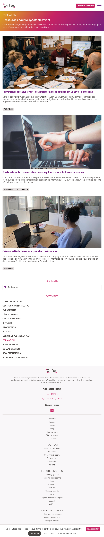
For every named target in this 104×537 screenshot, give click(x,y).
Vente (52, 481)
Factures (52, 488)
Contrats (52, 484)
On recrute (52, 439)
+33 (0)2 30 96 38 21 (54, 398)
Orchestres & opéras (52, 455)
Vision (52, 425)
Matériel (52, 504)
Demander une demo (85, 5)
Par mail (53, 394)
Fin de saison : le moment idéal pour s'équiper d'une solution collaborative (43, 172)
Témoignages (10, 314)
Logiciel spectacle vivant (17, 336)
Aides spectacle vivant (15, 357)
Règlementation (12, 353)
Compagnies (52, 458)
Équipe (52, 422)
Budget (7, 331)
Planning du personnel (52, 478)
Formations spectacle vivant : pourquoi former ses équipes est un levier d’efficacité (48, 91)
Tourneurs (52, 452)
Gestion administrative (16, 306)
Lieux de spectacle (52, 448)
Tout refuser (35, 533)
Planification (10, 344)
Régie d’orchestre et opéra (52, 498)
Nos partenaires (52, 521)
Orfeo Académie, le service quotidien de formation (30, 251)
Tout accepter (93, 529)
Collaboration (11, 349)
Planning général (52, 475)
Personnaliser (49, 533)
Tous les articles (12, 301)
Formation (9, 340)
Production (9, 327)
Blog (52, 429)
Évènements (9, 310)
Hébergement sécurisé (52, 514)
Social (52, 494)
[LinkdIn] (52, 410)
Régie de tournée (52, 491)
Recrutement (52, 432)
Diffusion (8, 323)
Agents (52, 465)
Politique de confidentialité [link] (66, 533)
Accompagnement (52, 517)
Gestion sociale (12, 319)
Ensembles (52, 462)
